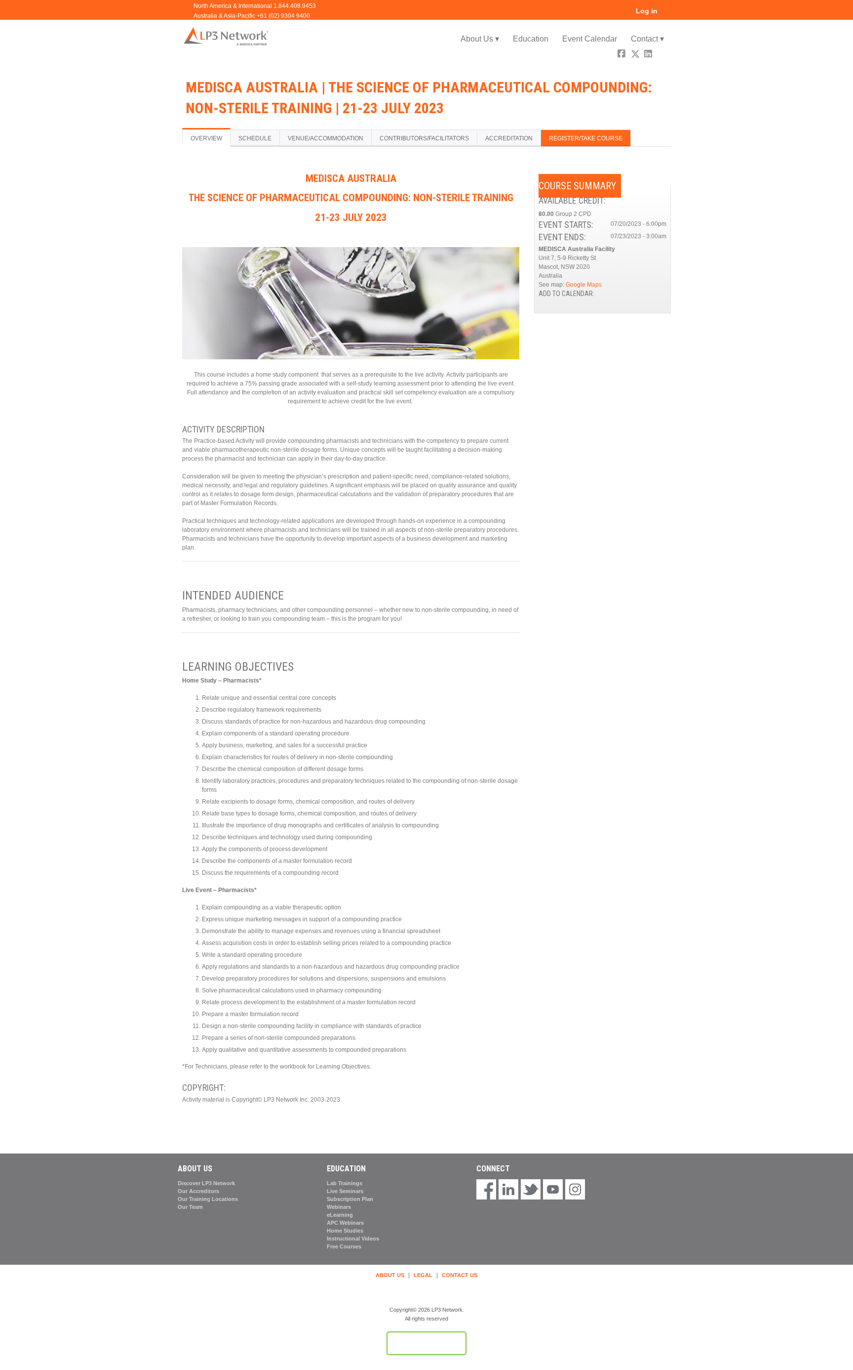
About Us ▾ (480, 39)
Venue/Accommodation (325, 138)
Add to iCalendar (646, 295)
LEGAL (423, 1275)
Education (530, 39)
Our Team (190, 1207)
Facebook (622, 55)
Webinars (339, 1207)
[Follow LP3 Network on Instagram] (575, 1190)
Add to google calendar (620, 295)
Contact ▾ (647, 39)
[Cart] (668, 14)
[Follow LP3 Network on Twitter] (531, 1190)
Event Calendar (589, 39)
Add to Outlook (658, 295)
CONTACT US (459, 1275)
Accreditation (509, 138)
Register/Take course (585, 138)
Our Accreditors (198, 1191)
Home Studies (345, 1231)
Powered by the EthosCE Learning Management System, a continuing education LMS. (426, 1343)
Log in (647, 11)
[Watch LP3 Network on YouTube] (553, 1190)
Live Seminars (345, 1191)
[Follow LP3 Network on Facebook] (486, 1190)
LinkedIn (649, 55)
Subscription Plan (350, 1199)
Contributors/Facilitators (424, 138)
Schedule (254, 138)
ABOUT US (390, 1275)
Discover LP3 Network (206, 1183)
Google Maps (584, 284)
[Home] (226, 36)
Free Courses (344, 1246)
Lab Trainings (344, 1183)
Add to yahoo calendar (633, 295)
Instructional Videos (353, 1239)
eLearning (340, 1215)
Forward (662, 55)
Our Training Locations (208, 1199)
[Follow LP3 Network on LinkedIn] (508, 1190)
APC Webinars (345, 1223)
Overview (206, 138)
